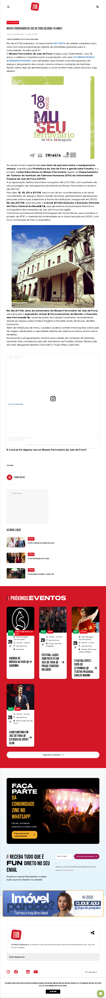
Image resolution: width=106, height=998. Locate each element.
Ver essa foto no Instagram (15, 404)
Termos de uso (67, 870)
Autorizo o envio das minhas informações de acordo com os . (75, 868)
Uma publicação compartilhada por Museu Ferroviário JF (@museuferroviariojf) (53, 445)
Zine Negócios (17, 957)
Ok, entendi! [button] (53, 991)
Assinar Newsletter (85, 856)
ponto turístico (59, 43)
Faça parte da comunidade (21, 834)
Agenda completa (52, 755)
